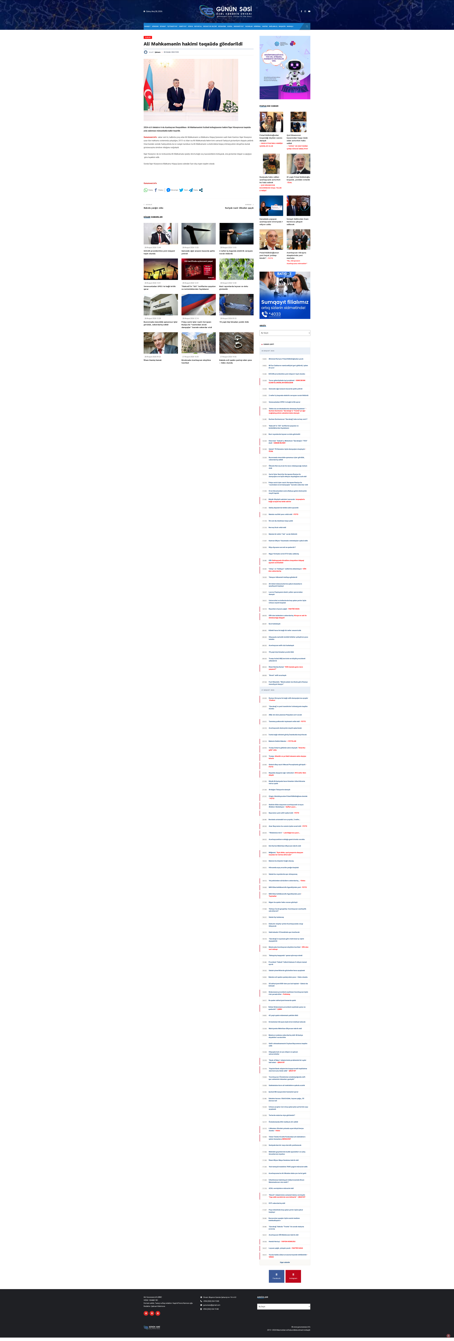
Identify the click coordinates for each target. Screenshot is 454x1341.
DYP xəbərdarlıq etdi (277, 1203)
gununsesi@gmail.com (211, 1305)
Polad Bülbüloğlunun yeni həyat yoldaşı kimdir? (269, 255)
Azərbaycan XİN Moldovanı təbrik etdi (284, 1235)
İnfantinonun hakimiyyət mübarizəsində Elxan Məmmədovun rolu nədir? (286, 1181)
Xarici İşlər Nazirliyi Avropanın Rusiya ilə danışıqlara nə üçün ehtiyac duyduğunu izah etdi (288, 475)
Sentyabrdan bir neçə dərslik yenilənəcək (285, 1145)
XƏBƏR (148, 37)
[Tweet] (183, 190)
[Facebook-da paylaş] (158, 190)
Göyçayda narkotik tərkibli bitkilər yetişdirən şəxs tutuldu (288, 638)
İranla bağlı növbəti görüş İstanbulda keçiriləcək (288, 735)
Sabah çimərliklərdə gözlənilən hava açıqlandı (287, 970)
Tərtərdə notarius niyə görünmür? (282, 1115)
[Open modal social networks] (201, 190)
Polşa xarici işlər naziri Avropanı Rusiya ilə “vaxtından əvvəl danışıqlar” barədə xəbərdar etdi (196, 324)
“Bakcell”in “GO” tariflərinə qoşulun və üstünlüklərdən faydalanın (284, 427)
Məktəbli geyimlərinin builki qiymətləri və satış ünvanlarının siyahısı (287, 1153)
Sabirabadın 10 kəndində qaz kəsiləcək (284, 932)
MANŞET (147, 26)
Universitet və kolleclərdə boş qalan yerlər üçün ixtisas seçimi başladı (287, 602)
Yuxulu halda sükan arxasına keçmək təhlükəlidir (288, 1256)
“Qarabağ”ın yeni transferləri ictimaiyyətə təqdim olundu (288, 707)
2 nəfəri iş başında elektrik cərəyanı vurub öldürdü (288, 395)
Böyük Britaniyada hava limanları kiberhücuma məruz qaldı (287, 782)
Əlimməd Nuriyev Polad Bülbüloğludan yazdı (286, 359)
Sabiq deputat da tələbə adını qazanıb (284, 508)
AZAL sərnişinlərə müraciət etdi (281, 1188)
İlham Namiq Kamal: (153, 360)
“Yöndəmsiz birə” (284, 833)
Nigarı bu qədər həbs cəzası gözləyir (283, 902)
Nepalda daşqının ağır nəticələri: (287, 774)
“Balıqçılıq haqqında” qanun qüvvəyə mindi (285, 955)
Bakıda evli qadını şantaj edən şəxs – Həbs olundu (288, 977)
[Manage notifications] (448, 1336)
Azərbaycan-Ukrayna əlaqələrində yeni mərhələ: (297, 258)
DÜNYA (190, 26)
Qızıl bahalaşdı (274, 624)
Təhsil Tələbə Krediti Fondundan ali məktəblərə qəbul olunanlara (287, 1138)
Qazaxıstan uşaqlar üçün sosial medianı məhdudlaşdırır (284, 1219)
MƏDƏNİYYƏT (239, 26)
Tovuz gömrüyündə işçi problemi (287, 381)
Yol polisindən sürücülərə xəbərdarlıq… (287, 881)
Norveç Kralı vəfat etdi (277, 527)
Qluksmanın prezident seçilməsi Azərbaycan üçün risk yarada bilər (288, 993)
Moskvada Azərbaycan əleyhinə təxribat (288, 948)
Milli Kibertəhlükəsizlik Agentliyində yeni (288, 887)
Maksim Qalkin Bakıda (282, 741)
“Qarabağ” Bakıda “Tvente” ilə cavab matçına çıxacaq (286, 1228)
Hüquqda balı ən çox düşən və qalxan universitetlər (283, 1053)
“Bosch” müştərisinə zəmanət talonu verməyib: (287, 1196)
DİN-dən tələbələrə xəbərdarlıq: (288, 617)
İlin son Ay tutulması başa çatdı (281, 521)
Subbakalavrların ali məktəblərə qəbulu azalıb (287, 1085)
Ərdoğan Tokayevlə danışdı (279, 790)
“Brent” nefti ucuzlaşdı (277, 675)
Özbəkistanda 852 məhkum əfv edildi (283, 1122)
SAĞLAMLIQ (273, 26)
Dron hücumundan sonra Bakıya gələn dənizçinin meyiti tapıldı (288, 492)
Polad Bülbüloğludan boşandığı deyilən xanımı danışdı (271, 140)
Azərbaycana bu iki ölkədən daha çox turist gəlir (287, 1173)
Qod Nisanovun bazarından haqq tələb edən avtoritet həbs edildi (297, 142)
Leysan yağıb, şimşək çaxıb (286, 1248)
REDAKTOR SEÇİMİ (210, 26)
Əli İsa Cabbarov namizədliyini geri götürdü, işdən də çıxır (288, 367)
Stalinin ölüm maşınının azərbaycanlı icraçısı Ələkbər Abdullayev (286, 806)
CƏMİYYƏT (183, 26)
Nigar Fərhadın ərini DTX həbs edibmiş (284, 554)
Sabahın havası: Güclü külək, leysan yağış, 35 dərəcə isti (286, 1100)
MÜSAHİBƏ (222, 26)
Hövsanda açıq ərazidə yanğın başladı (284, 867)
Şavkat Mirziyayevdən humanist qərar (283, 1092)
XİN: (286, 561)
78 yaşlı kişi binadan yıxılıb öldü (234, 322)
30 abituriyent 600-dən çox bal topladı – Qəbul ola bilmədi (288, 985)
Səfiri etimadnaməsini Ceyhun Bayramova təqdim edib (288, 1045)
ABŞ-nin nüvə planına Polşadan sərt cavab (285, 715)
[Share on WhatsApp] (148, 190)
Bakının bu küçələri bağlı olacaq (281, 861)
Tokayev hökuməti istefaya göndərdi (283, 577)
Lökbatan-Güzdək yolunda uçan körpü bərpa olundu (286, 1129)
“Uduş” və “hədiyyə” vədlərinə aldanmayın (287, 570)
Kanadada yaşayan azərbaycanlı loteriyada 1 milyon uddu (271, 222)
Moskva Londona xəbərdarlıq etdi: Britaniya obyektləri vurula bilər (286, 1036)
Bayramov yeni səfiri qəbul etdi (284, 813)
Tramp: (287, 757)
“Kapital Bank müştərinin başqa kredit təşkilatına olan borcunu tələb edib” (288, 1070)
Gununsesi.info (150, 137)
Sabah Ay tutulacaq (276, 917)
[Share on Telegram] (193, 190)
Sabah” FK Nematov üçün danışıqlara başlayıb (287, 450)
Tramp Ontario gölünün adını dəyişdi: (287, 749)
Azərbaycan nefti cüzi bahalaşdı (281, 645)
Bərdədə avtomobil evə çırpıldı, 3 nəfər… (284, 819)
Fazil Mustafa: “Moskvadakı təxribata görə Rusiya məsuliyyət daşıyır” (288, 683)
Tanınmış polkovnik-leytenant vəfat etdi (287, 721)
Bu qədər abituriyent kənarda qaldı (282, 1000)
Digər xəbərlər (285, 1262)
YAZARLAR (249, 26)
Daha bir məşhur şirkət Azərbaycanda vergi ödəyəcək (286, 925)
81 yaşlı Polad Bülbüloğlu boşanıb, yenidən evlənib (298, 179)
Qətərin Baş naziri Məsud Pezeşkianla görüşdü (287, 766)
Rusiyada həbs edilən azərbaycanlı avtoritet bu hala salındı (271, 183)
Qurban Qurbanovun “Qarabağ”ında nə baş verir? (288, 419)
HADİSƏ (265, 26)
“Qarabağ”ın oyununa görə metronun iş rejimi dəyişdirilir (286, 940)
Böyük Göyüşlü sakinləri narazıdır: (287, 500)
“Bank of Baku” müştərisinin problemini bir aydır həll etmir (287, 1061)
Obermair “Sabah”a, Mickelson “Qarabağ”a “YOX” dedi (288, 442)
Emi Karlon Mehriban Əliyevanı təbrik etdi (285, 846)
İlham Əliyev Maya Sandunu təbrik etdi (284, 1160)
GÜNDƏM (155, 26)
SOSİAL (229, 26)
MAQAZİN (282, 26)
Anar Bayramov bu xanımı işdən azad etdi (288, 826)
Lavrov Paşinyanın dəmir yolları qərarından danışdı (286, 593)
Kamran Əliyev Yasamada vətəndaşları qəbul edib (288, 541)
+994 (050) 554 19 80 (211, 1301)
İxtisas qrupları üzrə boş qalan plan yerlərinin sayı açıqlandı (288, 1108)
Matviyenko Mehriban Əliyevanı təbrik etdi (285, 1028)
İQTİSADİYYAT (172, 26)
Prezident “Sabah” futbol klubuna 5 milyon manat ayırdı (288, 963)
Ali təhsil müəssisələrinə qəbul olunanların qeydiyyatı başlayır (285, 585)
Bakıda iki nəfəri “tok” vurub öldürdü (283, 534)
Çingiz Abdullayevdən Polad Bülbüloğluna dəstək (288, 797)
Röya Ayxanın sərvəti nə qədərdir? (282, 547)
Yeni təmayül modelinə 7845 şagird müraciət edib (288, 1167)
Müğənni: (286, 854)
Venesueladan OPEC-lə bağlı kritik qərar (284, 402)
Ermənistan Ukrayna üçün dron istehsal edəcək (287, 1022)
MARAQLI (290, 26)
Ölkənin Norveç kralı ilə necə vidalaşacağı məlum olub (288, 467)
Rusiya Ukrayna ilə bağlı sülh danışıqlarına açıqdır (288, 699)
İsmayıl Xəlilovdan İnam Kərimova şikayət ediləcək (297, 222)
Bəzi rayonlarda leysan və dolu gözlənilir (284, 434)
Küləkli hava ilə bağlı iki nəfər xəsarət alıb (285, 630)
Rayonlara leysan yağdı (284, 609)
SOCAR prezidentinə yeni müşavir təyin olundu (286, 374)
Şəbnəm (157, 52)
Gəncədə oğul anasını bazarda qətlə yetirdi (285, 389)
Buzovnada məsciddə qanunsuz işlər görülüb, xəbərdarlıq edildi (287, 458)
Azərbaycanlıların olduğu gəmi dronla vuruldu (287, 839)
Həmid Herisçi (282, 1241)
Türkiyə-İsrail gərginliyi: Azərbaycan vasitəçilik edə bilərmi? (287, 910)
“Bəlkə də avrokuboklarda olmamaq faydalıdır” (287, 411)
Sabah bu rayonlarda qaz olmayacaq (283, 874)
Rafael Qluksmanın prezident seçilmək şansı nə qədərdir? (287, 1008)
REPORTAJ (198, 26)
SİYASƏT (163, 26)
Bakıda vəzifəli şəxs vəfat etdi (283, 514)
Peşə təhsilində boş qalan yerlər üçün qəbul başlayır (286, 1211)
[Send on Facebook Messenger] (172, 190)
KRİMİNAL (257, 26)
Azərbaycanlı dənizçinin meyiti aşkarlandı (285, 728)
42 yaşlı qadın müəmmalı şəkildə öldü (283, 1015)
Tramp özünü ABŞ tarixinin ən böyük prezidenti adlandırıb (287, 660)
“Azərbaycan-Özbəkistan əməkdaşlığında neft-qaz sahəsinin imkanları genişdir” (287, 1078)
